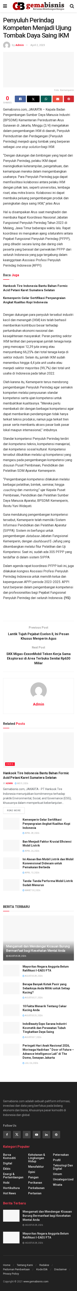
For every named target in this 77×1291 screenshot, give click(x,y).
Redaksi (44, 1265)
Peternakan (61, 1154)
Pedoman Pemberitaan (16, 1269)
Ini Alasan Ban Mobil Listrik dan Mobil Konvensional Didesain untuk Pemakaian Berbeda (48, 863)
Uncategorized (63, 1179)
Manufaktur (36, 1166)
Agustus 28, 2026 (17, 956)
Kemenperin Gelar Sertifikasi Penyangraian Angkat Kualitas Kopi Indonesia (46, 823)
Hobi (6, 1182)
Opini (31, 1172)
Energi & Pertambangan (13, 1175)
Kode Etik (42, 1269)
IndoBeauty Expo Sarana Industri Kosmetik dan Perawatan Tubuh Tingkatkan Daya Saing (45, 1027)
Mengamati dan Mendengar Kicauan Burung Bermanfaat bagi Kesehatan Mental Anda (38, 948)
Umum (57, 1174)
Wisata (57, 1184)
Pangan (33, 1177)
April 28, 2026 (31, 833)
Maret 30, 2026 (32, 890)
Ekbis (10, 764)
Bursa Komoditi (9, 1156)
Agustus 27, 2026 (33, 998)
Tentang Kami (25, 1265)
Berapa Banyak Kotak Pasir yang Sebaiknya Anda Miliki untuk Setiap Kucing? (46, 988)
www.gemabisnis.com (35, 1281)
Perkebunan (36, 1188)
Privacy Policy (11, 1273)
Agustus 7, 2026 (32, 1037)
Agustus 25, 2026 (33, 1015)
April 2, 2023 (37, 45)
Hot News (9, 1193)
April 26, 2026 (31, 851)
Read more (14, 810)
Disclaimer (60, 1269)
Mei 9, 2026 (22, 783)
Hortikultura (11, 1188)
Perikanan (35, 1182)
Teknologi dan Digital (63, 1167)
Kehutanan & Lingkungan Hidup (36, 1158)
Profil (57, 1160)
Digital (7, 1163)
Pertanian (34, 1193)
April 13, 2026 (31, 873)
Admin (19, 45)
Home (6, 1265)
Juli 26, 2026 (31, 1063)
